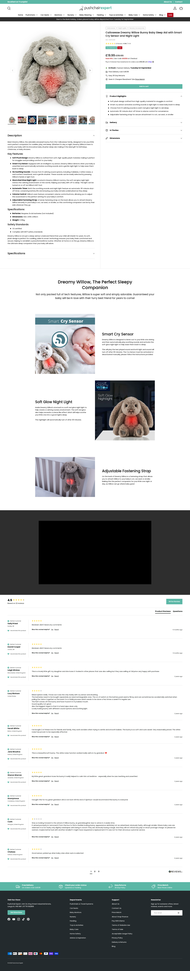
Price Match (140, 79)
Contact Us (116, 908)
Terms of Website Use (121, 925)
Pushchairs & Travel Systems (81, 904)
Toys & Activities (116, 15)
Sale (170, 15)
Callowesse (111, 28)
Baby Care (133, 15)
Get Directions (16, 912)
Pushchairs (30, 15)
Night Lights (122, 28)
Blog (161, 15)
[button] (181, 8)
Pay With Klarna (118, 921)
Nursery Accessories (137, 28)
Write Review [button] (174, 601)
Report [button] (56, 629)
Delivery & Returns (119, 942)
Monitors (58, 15)
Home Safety (148, 15)
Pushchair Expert (18, 963)
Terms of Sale (117, 929)
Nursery (71, 15)
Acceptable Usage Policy (122, 933)
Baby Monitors (75, 912)
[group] (19, 600)
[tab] (163, 611)
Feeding (100, 15)
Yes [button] (52, 629)
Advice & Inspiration (78, 938)
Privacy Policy (117, 938)
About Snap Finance (120, 916)
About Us (168, 2)
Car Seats (45, 15)
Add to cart (144, 86)
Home (20, 15)
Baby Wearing (85, 15)
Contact (178, 2)
